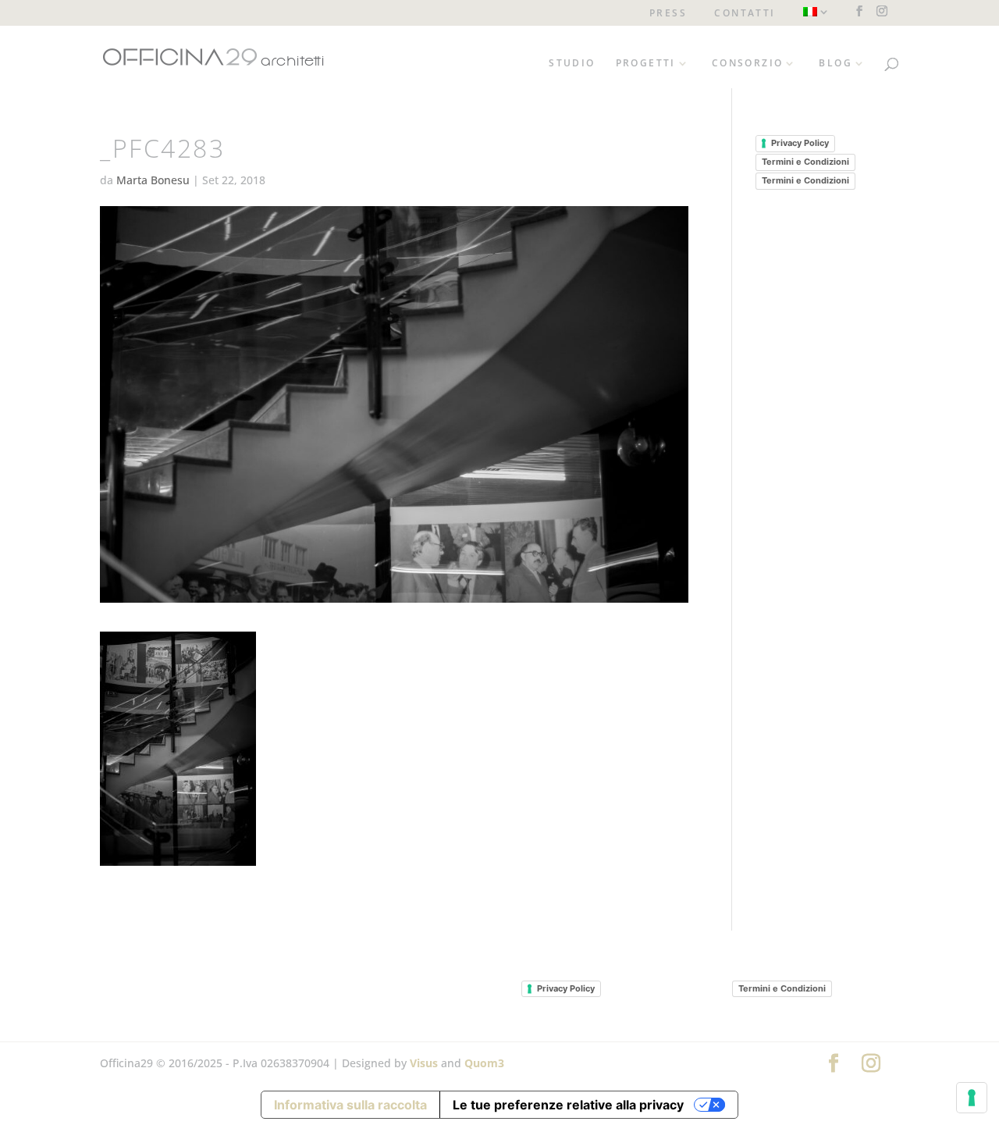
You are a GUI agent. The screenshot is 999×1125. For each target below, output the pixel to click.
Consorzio (748, 63)
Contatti (744, 14)
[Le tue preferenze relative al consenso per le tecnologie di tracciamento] (972, 1098)
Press (668, 14)
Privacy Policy (800, 142)
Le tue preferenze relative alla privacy (568, 1105)
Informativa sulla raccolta (350, 1105)
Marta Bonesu (153, 180)
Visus (424, 1063)
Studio (572, 63)
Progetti (646, 63)
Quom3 (484, 1063)
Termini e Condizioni (805, 161)
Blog (835, 63)
